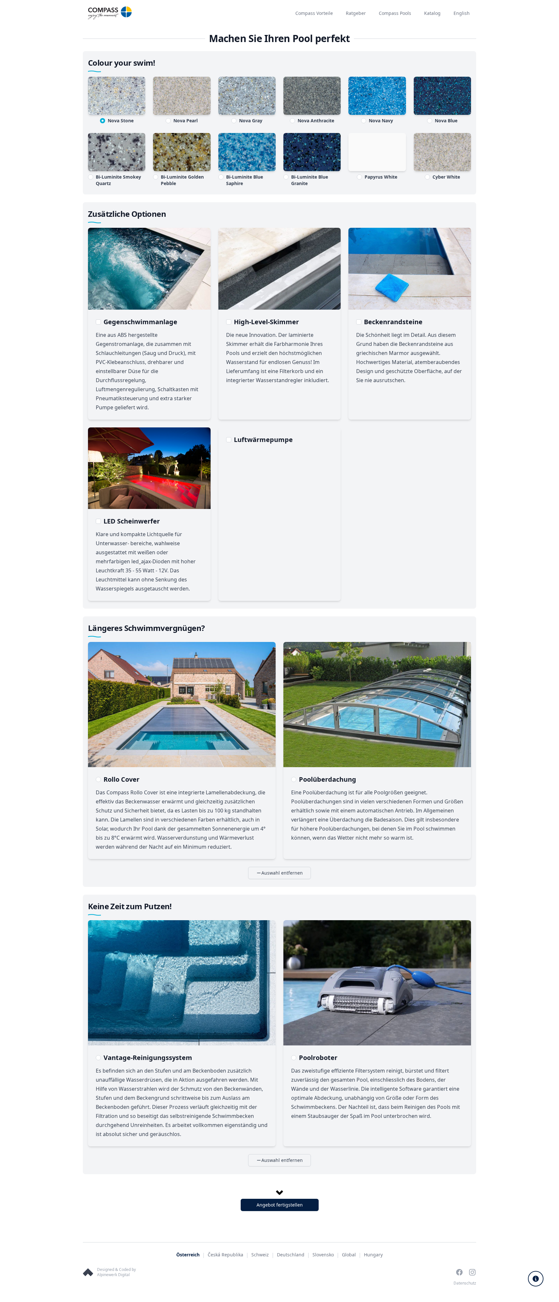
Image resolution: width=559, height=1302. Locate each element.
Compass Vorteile (314, 13)
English (462, 13)
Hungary (373, 1255)
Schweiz (260, 1255)
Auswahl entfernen (282, 873)
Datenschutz (465, 1283)
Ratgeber (356, 13)
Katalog (432, 13)
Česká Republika (225, 1255)
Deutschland (290, 1255)
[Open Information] (535, 1278)
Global (349, 1255)
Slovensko (323, 1255)
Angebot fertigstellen (280, 1205)
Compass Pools (395, 13)
